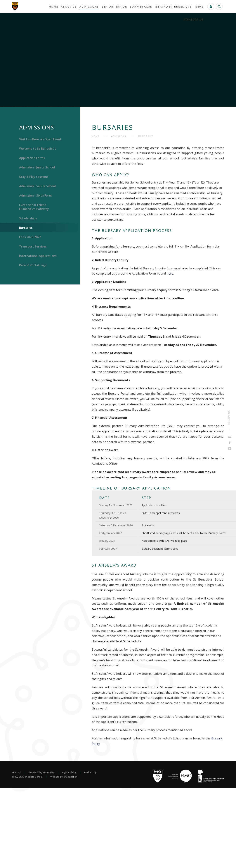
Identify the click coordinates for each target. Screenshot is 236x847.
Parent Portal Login (33, 265)
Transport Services (33, 246)
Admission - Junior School (37, 167)
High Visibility (69, 772)
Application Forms (32, 158)
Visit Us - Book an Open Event (40, 139)
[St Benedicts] (15, 6)
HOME (95, 136)
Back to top (90, 772)
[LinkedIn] (229, 437)
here (169, 273)
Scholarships (28, 218)
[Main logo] (157, 781)
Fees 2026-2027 (30, 237)
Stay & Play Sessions (33, 177)
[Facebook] (229, 443)
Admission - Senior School (37, 186)
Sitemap (16, 772)
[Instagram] (229, 448)
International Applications (38, 256)
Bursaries (26, 228)
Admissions (36, 127)
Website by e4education (63, 776)
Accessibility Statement (41, 772)
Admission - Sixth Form (35, 195)
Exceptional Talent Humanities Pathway (34, 207)
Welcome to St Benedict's (37, 149)
